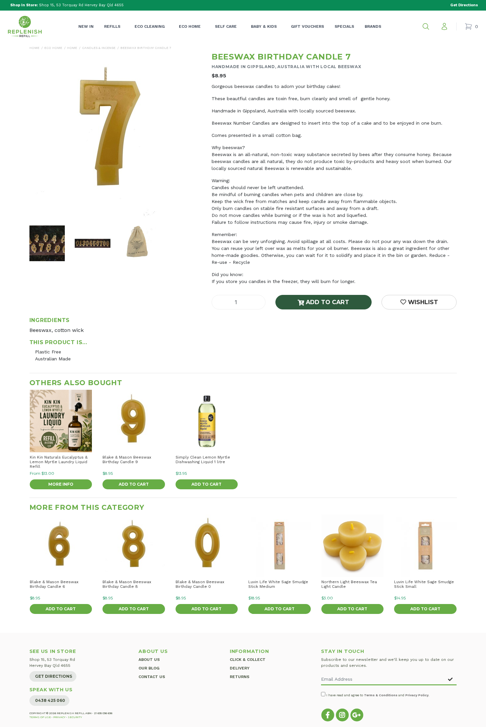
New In (86, 26)
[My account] (444, 26)
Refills (112, 26)
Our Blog (149, 668)
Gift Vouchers (307, 26)
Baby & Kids (264, 26)
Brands (373, 26)
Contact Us (152, 676)
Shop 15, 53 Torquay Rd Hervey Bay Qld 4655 (67, 5)
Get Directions (53, 676)
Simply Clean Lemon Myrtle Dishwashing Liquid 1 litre (203, 459)
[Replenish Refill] (25, 26)
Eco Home (190, 26)
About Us (149, 659)
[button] (425, 26)
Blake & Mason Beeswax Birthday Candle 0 (200, 584)
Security (75, 717)
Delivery (240, 668)
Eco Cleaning (150, 26)
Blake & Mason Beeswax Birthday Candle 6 (54, 584)
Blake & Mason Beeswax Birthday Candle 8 (126, 584)
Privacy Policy (416, 695)
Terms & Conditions (380, 695)
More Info (60, 484)
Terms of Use (40, 717)
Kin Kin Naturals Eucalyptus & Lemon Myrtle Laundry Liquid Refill (59, 462)
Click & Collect (247, 659)
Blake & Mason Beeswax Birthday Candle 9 (126, 459)
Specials (344, 26)
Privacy (59, 717)
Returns (239, 676)
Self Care (226, 26)
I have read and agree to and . (377, 695)
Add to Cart (326, 302)
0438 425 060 (50, 700)
